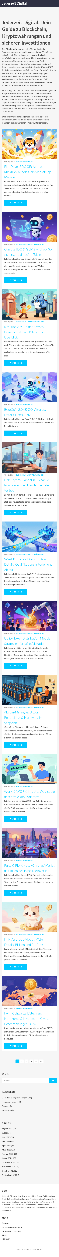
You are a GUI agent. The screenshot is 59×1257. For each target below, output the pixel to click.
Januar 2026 (9, 1158)
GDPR (4, 1235)
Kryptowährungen (24, 161)
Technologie (8, 1110)
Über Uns (5, 1223)
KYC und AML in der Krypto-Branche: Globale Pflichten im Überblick (24, 332)
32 (41, 1061)
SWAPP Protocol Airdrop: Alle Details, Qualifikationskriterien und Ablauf (28, 564)
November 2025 (10, 1167)
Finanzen (7, 1106)
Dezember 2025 (10, 1162)
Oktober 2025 (10, 1171)
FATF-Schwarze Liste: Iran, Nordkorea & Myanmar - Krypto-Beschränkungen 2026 (27, 1018)
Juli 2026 (7, 1133)
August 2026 (9, 1129)
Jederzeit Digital (14, 3)
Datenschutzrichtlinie (12, 1231)
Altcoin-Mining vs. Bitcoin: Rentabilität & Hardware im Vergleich (23, 717)
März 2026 (8, 1150)
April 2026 (8, 1146)
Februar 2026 (9, 1154)
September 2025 (10, 1175)
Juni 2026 (8, 1137)
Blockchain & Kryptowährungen (30, 244)
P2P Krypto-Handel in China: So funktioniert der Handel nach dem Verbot (27, 485)
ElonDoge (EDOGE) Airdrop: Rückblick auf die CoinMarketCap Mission (27, 172)
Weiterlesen (16, 203)
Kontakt (6, 1239)
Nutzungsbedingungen (12, 1227)
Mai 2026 (8, 1141)
